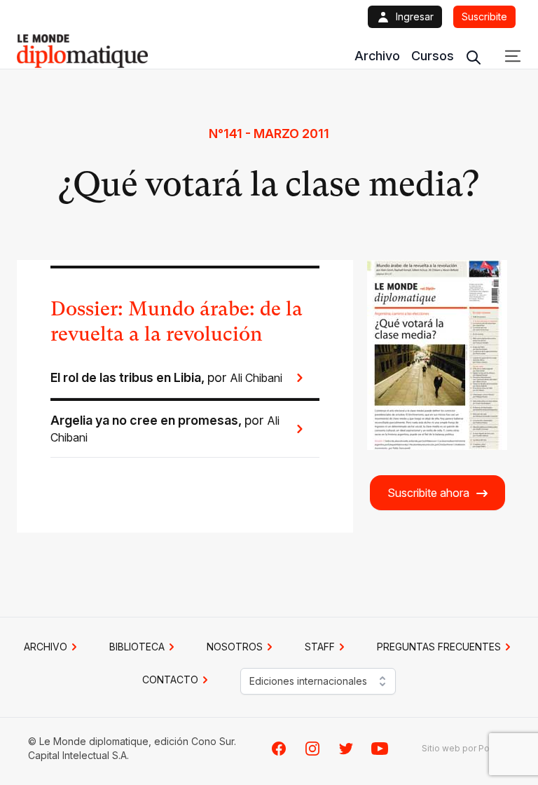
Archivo (377, 55)
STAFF (320, 647)
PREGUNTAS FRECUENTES (439, 647)
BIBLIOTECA (137, 647)
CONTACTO (170, 679)
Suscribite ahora (428, 493)
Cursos (432, 55)
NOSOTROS (235, 647)
